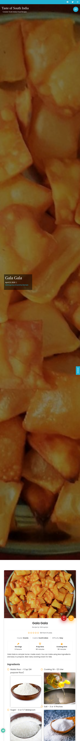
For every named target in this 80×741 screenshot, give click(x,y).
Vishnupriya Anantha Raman (16, 285)
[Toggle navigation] (75, 9)
